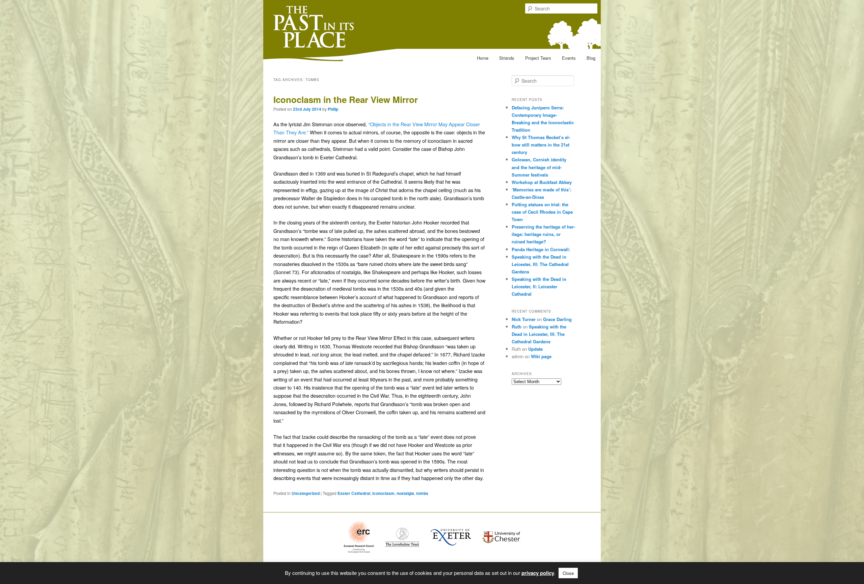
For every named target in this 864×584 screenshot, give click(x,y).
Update (535, 349)
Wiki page (541, 356)
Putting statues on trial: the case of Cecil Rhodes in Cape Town (542, 211)
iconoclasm (383, 493)
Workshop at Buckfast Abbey (542, 182)
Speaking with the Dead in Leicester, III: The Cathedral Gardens (540, 264)
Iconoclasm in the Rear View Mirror (345, 99)
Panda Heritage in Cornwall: (541, 249)
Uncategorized (306, 493)
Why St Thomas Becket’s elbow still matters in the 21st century (541, 144)
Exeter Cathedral (354, 493)
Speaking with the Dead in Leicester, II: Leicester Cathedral (539, 286)
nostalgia (405, 493)
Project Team (538, 58)
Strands (506, 58)
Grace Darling (557, 319)
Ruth (516, 326)
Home (482, 58)
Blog (591, 58)
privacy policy (537, 573)
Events (569, 58)
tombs (422, 493)
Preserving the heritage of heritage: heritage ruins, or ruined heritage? (543, 234)
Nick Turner (524, 319)
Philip (333, 109)
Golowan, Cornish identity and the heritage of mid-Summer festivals (539, 167)
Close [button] (568, 573)
